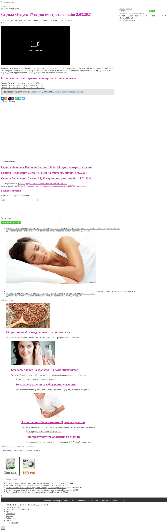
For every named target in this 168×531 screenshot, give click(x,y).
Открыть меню (7, 6)
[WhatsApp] (16, 98)
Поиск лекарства (13, 507)
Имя (3, 200)
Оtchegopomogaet (8, 2)
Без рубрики (14, 8)
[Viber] (12, 98)
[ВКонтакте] (2, 98)
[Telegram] (23, 98)
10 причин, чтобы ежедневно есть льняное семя (38, 332)
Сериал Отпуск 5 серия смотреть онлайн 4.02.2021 (22, 83)
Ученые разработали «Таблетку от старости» (64, 296)
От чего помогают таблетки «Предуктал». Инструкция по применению (36, 488)
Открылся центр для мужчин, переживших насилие (73, 294)
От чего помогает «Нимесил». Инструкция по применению (31, 483)
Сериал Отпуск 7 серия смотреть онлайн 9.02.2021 (22, 85)
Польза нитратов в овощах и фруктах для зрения (69, 231)
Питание (14, 523)
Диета (8, 520)
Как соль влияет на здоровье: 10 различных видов (44, 369)
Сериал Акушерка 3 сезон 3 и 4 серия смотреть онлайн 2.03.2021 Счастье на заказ (51, 186)
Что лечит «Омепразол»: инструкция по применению (28, 485)
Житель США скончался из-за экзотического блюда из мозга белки (92, 229)
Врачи (8, 511)
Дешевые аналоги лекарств (17, 509)
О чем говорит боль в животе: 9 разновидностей (53, 422)
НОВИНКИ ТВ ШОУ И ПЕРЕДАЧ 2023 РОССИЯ (27, 505)
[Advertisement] (57, 130)
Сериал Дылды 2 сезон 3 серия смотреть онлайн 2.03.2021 (42, 184)
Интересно (10, 514)
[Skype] (19, 98)
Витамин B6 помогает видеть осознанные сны (115, 291)
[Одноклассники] (5, 98)
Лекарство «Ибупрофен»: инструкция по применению (29, 492)
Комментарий (7, 218)
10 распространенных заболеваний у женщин (46, 384)
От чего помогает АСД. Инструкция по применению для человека (34, 490)
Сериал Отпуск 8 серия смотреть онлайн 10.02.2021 (23, 88)
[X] (9, 98)
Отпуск (11, 101)
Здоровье (10, 516)
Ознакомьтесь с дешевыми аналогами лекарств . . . (22, 450)
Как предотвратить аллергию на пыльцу (53, 436)
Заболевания (11, 518)
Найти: (122, 11)
